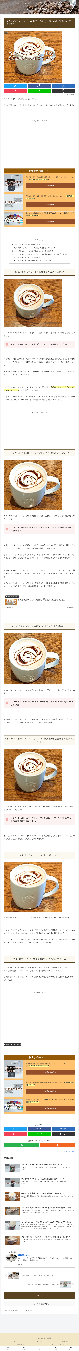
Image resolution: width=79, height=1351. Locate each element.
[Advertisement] (39, 142)
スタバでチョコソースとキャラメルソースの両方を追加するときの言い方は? (40, 254)
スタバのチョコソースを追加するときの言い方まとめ (32, 260)
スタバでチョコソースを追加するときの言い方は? (31, 244)
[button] (73, 631)
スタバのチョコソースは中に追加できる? (28, 257)
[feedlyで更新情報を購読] (21, 1145)
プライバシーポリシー (58, 1344)
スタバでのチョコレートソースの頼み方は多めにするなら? (34, 248)
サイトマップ (39, 1341)
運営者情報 (64, 1341)
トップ (14, 1341)
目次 (36, 240)
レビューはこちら (50, 185)
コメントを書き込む (39, 1303)
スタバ (7, 1044)
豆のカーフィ (24, 1255)
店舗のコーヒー (17, 1044)
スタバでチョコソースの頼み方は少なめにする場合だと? (33, 251)
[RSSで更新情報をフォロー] (57, 1145)
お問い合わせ (20, 1344)
